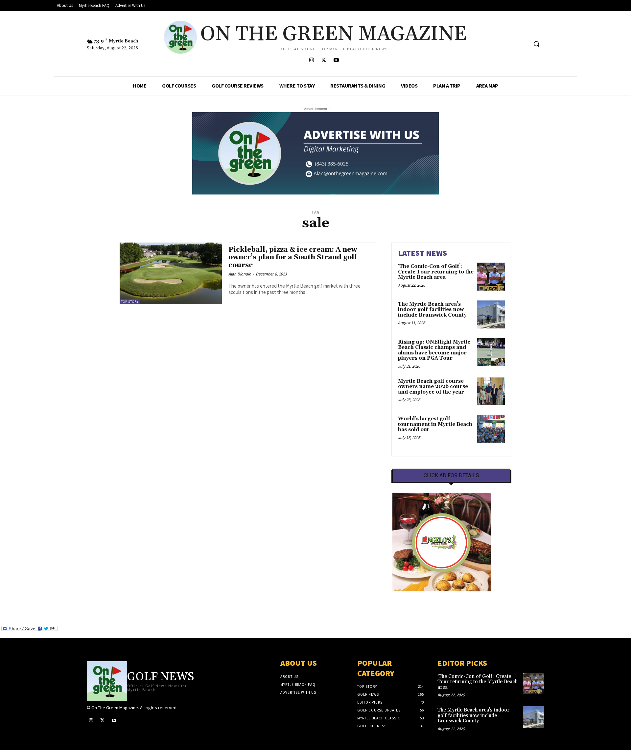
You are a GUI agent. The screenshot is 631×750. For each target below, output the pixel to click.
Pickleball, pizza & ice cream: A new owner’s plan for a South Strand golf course (292, 257)
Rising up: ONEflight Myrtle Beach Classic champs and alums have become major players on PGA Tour (434, 350)
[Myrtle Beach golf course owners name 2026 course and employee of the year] (491, 391)
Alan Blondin (239, 274)
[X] (323, 60)
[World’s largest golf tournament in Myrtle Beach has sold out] (491, 429)
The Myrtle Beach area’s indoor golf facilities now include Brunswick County (432, 309)
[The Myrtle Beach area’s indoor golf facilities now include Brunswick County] (491, 314)
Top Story (130, 301)
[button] (536, 44)
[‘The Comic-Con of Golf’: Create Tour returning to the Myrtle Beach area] (491, 277)
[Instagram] (311, 60)
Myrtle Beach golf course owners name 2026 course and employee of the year (433, 386)
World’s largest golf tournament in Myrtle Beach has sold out (435, 424)
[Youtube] (336, 60)
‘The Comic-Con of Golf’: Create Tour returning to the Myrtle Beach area (436, 271)
